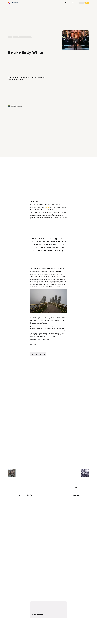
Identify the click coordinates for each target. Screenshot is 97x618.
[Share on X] (32, 354)
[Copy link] (44, 354)
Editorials (67, 2)
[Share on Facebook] (36, 354)
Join (87, 2)
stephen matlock (13, 105)
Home (63, 2)
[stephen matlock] (9, 106)
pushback (46, 207)
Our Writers (72, 2)
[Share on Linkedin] (40, 354)
